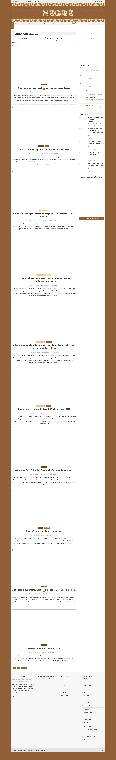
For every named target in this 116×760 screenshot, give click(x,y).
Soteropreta (87, 739)
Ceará (47, 146)
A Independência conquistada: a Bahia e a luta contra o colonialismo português (44, 280)
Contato (29, 1)
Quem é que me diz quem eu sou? (44, 648)
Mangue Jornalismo (89, 712)
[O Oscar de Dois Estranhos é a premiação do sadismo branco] (44, 447)
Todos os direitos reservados (85, 750)
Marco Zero (87, 716)
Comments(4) (54, 413)
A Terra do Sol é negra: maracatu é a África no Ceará (44, 149)
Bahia (48, 275)
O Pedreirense (87, 726)
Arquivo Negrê (43, 210)
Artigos (41, 146)
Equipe (34, 1)
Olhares (31, 24)
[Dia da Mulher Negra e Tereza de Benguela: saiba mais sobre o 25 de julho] (44, 189)
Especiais (66, 24)
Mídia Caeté (87, 723)
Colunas (44, 84)
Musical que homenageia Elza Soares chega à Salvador (95, 119)
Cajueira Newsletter (89, 689)
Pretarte (39, 24)
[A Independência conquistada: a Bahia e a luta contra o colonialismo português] (44, 253)
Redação (90, 138)
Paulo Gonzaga (90, 97)
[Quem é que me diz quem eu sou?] (44, 625)
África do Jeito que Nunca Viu (91, 682)
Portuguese (79, 23)
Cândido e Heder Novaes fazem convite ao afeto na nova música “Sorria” (96, 143)
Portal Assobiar (88, 733)
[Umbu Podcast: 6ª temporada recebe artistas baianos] (83, 154)
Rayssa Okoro (90, 105)
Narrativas (46, 24)
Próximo (24, 668)
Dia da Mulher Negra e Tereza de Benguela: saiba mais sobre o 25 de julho (44, 215)
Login (39, 1)
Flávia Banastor (91, 125)
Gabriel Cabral (45, 92)
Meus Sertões (87, 719)
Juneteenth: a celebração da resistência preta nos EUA (44, 409)
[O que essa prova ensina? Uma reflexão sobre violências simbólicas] (44, 566)
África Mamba (87, 685)
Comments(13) (55, 352)
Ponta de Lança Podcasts (90, 729)
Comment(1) (54, 652)
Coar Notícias (87, 695)
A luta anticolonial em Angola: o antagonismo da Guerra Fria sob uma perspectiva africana (44, 347)
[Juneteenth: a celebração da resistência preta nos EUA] (44, 386)
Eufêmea (86, 702)
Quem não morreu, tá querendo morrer (44, 531)
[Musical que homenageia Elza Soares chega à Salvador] (83, 120)
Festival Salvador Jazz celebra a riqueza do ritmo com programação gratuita (95, 131)
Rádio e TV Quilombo (89, 736)
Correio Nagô (87, 699)
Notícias (23, 24)
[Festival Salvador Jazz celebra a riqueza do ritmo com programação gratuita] (83, 130)
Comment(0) (54, 92)
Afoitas (86, 678)
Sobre (16, 24)
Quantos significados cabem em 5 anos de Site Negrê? (44, 87)
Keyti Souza (90, 171)
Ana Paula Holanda (91, 67)
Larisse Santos (90, 91)
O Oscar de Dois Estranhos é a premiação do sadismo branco (44, 470)
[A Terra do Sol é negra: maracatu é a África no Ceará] (44, 124)
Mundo (48, 406)
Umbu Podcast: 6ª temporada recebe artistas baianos (94, 154)
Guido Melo (89, 83)
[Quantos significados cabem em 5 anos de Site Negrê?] (44, 63)
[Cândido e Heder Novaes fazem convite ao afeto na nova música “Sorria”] (83, 143)
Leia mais (22, 699)
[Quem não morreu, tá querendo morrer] (44, 508)
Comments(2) (54, 285)
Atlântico (48, 342)
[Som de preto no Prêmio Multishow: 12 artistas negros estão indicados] (83, 165)
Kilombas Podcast (88, 706)
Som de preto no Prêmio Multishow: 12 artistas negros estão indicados (95, 165)
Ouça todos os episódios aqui (92, 218)
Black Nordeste (56, 24)
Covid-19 (47, 528)
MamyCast (87, 709)
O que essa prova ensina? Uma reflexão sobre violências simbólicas (44, 589)
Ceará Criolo (87, 692)
